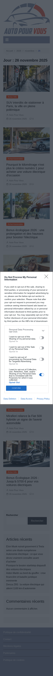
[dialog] (26, 338)
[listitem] (26, 330)
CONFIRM (16, 388)
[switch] (41, 337)
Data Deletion (10, 399)
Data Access (26, 399)
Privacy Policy (43, 399)
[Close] (47, 277)
